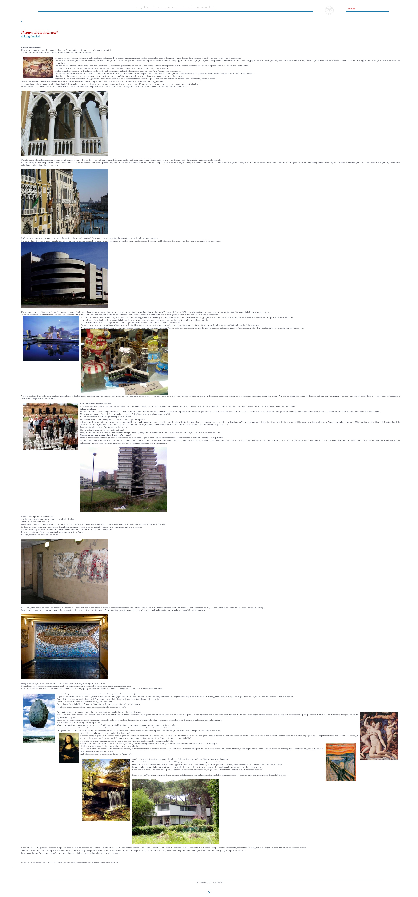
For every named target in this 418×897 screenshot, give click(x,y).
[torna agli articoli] (329, 14)
